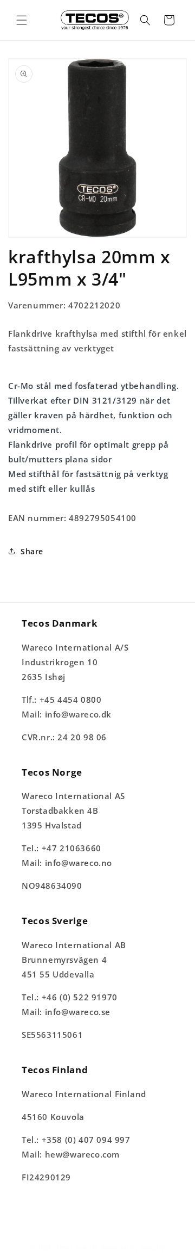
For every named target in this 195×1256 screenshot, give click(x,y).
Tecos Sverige (77, 1247)
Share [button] (32, 551)
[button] (22, 20)
